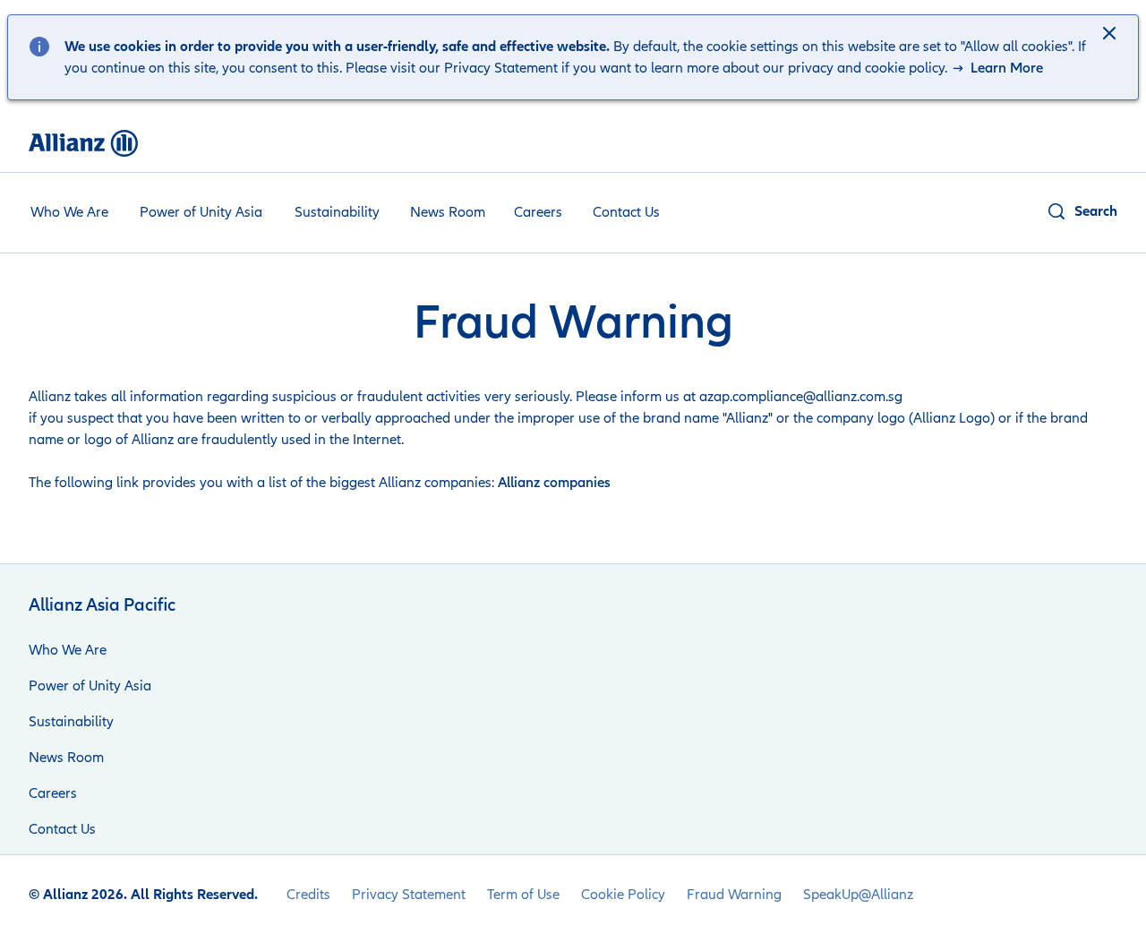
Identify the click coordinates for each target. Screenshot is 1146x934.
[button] (1111, 34)
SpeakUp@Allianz (858, 895)
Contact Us (626, 212)
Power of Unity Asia (201, 212)
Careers (538, 212)
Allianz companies (554, 483)
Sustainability (337, 212)
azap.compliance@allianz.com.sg (800, 397)
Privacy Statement (409, 895)
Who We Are (69, 212)
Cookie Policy (623, 895)
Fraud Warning (734, 895)
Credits (308, 895)
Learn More (1005, 68)
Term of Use (523, 895)
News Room (447, 212)
